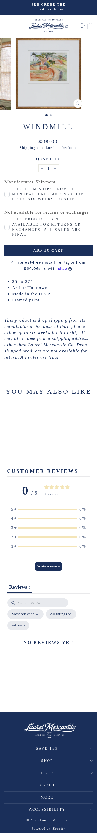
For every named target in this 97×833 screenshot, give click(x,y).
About (47, 785)
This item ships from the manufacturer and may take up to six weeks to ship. (50, 194)
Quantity (48, 159)
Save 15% (47, 749)
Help (47, 773)
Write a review (48, 566)
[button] (48, 509)
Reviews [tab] (19, 587)
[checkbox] (18, 625)
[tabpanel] (48, 648)
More (47, 797)
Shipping (27, 147)
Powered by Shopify (49, 828)
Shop (47, 761)
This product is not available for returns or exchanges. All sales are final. (46, 227)
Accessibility (47, 809)
